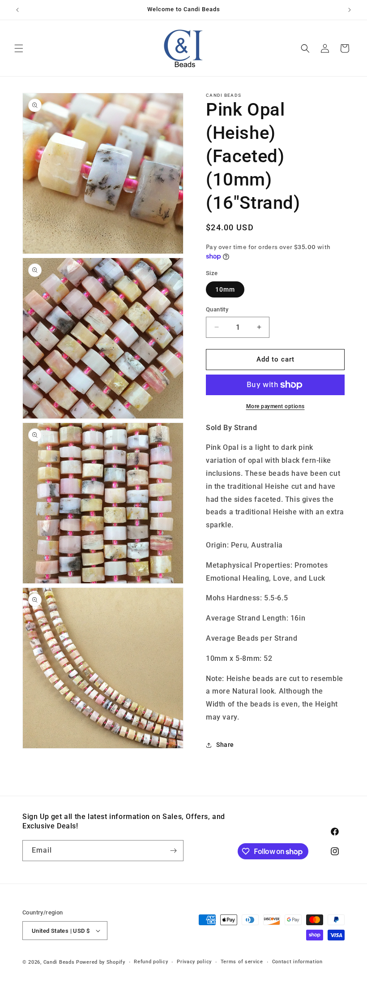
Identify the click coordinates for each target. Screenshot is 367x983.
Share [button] (225, 744)
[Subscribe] (173, 850)
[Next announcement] (349, 10)
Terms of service (242, 962)
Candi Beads (59, 962)
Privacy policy (194, 962)
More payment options (275, 406)
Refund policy (151, 962)
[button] (19, 48)
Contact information (297, 962)
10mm (225, 289)
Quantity (217, 309)
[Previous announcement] (17, 10)
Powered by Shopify (100, 962)
